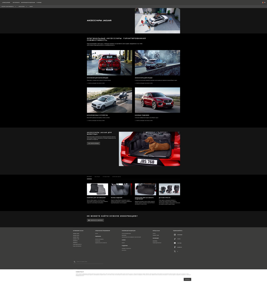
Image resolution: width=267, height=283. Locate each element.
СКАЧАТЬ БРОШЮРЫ (99, 239)
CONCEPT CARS (156, 235)
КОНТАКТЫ (124, 250)
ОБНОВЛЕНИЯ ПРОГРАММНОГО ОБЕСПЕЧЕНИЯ (131, 237)
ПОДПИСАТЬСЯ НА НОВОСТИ (101, 242)
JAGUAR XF (75, 242)
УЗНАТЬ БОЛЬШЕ (94, 143)
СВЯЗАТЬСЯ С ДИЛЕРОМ (96, 220)
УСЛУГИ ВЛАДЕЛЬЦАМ (126, 233)
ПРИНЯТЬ (187, 279)
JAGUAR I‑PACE (76, 237)
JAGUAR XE (75, 240)
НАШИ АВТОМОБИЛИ (77, 246)
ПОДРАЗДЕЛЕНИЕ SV (77, 244)
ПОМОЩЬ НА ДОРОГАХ (126, 248)
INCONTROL (124, 235)
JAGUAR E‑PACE (76, 235)
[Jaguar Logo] (6, 2)
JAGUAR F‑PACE (76, 233)
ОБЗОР (96, 233)
